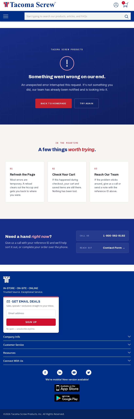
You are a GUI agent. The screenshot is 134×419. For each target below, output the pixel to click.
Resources (9, 352)
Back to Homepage (53, 103)
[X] (89, 372)
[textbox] (78, 16)
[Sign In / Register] (116, 5)
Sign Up (31, 322)
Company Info (11, 336)
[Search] (127, 16)
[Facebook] (45, 372)
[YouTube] (74, 372)
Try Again (86, 103)
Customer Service (13, 344)
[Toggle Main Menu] (5, 16)
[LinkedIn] (59, 372)
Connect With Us (13, 360)
